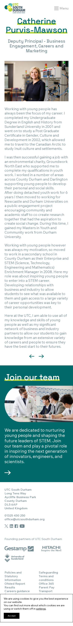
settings (41, 608)
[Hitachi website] (51, 548)
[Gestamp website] (19, 548)
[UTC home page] (14, 8)
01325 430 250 (14, 515)
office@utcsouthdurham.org (24, 519)
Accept (12, 615)
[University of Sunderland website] (14, 557)
